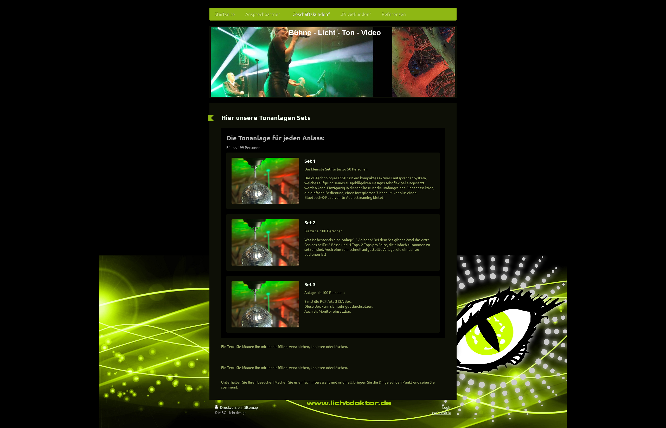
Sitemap (251, 407)
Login (446, 407)
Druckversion (230, 407)
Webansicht (441, 412)
